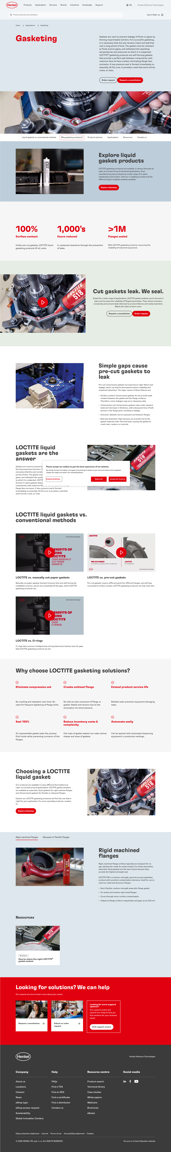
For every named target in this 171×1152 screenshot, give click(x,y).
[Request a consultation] (31, 1016)
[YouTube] (136, 1081)
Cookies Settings (53, 479)
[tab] (27, 837)
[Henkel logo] (12, 5)
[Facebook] (130, 1081)
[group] (85, 945)
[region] (86, 473)
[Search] (11, 14)
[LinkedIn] (124, 1081)
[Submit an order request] (67, 1016)
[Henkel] (23, 1056)
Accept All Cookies (117, 479)
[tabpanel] (85, 876)
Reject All (99, 479)
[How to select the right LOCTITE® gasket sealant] (38, 945)
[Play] (43, 302)
